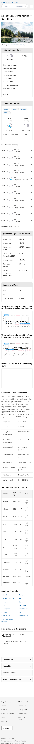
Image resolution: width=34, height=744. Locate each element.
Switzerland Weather (9, 2)
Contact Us (22, 706)
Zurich (5, 595)
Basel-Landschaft (9, 598)
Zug (4, 605)
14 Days (23, 109)
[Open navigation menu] (31, 6)
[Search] (26, 6)
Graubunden (23, 616)
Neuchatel (22, 605)
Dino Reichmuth (12, 45)
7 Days (6, 109)
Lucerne (5, 602)
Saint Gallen (23, 609)
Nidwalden (6, 616)
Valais (5, 612)
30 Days (6, 113)
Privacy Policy (23, 710)
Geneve (22, 595)
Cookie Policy (22, 714)
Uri (20, 612)
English (7, 728)
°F (25, 59)
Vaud (21, 598)
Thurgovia (6, 609)
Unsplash (21, 45)
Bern (21, 602)
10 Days (14, 109)
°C (23, 59)
